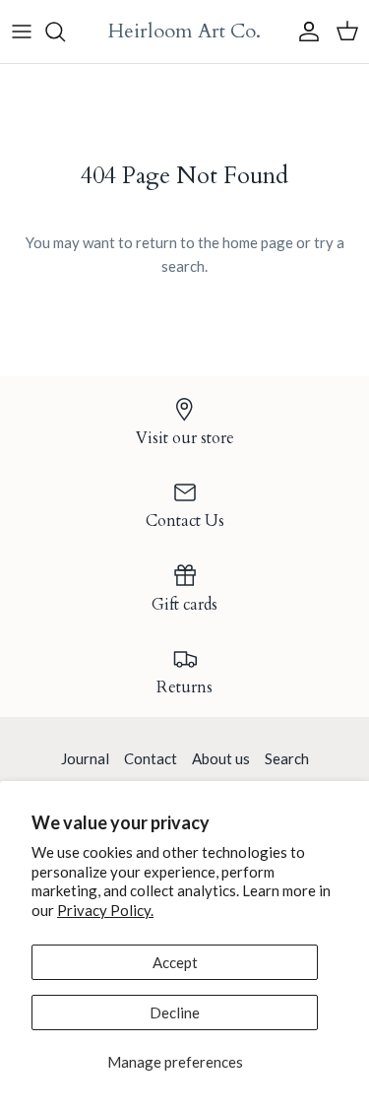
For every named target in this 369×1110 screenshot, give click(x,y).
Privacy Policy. (105, 910)
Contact (150, 758)
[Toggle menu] (21, 31)
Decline (175, 1012)
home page (257, 242)
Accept (175, 962)
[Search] (65, 31)
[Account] (304, 31)
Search (287, 758)
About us (221, 758)
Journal (85, 758)
